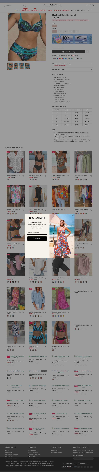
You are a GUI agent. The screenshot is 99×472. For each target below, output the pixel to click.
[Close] (72, 216)
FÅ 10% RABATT (37, 238)
